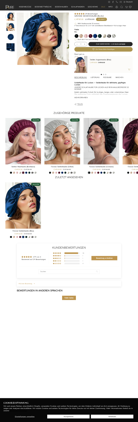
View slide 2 (103, 74)
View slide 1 (101, 74)
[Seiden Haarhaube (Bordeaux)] (23, 141)
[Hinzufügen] (127, 69)
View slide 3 (105, 74)
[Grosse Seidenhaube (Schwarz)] (101, 141)
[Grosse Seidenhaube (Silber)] (62, 141)
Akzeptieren (68, 417)
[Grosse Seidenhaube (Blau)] (23, 205)
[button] (25, 7)
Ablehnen (112, 417)
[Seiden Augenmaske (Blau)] (79, 64)
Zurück (17, 39)
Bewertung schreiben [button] (104, 258)
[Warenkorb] (126, 7)
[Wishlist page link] (130, 7)
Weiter (135, 141)
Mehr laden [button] (69, 298)
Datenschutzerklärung (18, 411)
